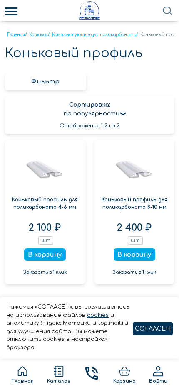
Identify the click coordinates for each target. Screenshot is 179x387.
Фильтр (45, 81)
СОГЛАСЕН (153, 329)
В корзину (45, 254)
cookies (98, 315)
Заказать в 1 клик (45, 272)
